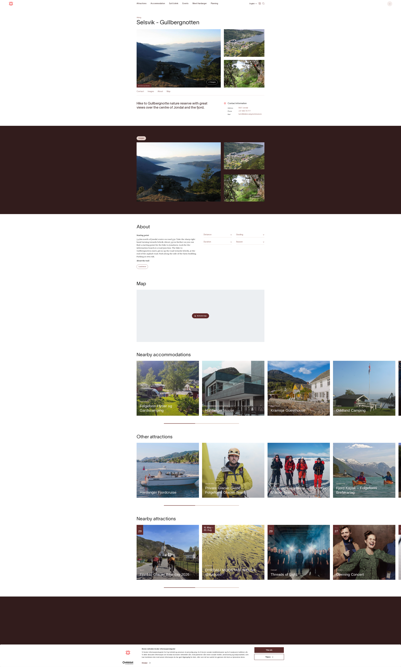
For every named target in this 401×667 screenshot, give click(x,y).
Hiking (139, 17)
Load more (142, 266)
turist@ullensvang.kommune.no (250, 114)
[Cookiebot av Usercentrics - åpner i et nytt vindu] (128, 662)
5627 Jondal (243, 108)
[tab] (141, 138)
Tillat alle (269, 650)
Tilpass (268, 657)
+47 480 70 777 (244, 111)
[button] (389, 3)
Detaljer (145, 663)
